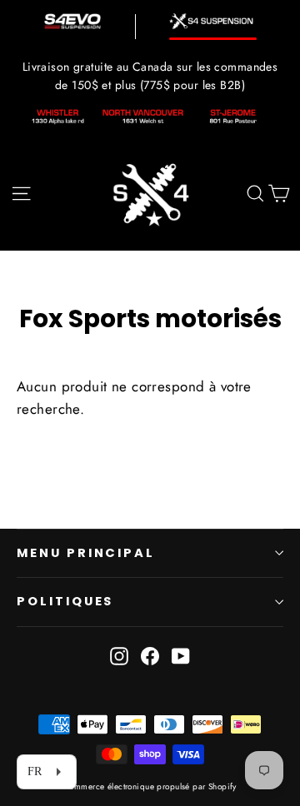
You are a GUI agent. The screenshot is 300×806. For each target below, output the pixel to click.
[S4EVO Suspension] (72, 21)
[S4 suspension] (213, 21)
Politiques (65, 601)
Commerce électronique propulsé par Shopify (150, 786)
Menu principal (86, 553)
